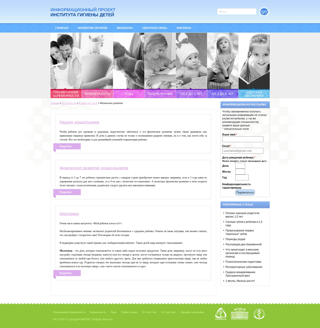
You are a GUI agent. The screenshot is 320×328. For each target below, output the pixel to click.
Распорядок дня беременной (244, 244)
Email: (226, 146)
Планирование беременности (69, 312)
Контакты (184, 28)
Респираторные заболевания (244, 267)
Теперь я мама (129, 312)
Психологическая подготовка (243, 261)
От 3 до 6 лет (168, 312)
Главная (61, 28)
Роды (113, 312)
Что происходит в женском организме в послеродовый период (242, 253)
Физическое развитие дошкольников (94, 168)
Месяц (226, 171)
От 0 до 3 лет (149, 312)
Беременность (98, 312)
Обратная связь (154, 28)
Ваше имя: (229, 134)
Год (224, 177)
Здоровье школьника (192, 312)
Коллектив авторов (92, 28)
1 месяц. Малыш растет (240, 280)
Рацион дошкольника (79, 122)
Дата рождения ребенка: (238, 157)
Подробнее (65, 146)
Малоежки (69, 214)
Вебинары (125, 28)
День (225, 165)
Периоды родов (235, 239)
